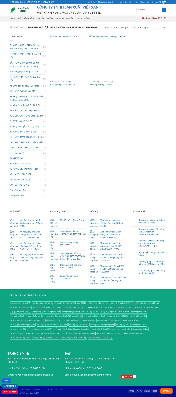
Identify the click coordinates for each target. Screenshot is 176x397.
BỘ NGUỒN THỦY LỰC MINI (24, 148)
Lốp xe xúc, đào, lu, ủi (20, 180)
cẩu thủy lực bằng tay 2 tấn (43, 307)
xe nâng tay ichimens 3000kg (43, 329)
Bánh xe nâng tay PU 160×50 (62, 85)
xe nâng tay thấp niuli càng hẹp (22, 333)
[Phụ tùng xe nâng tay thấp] (108, 57)
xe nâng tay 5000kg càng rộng (102, 325)
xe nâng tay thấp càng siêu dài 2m (135, 329)
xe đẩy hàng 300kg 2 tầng (20, 338)
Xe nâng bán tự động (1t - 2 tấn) (25, 86)
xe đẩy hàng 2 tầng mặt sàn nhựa (108, 333)
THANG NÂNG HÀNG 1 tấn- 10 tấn (25, 56)
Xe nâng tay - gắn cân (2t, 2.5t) (24, 126)
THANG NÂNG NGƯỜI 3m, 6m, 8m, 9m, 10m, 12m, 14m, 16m (25, 47)
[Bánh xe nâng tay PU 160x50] (68, 57)
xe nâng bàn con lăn (138, 316)
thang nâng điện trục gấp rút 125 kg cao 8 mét (64, 316)
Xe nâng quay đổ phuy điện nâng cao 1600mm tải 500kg (152, 262)
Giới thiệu (91, 2)
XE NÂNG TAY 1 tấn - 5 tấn (23, 132)
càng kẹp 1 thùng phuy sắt (20, 307)
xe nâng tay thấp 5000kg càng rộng (105, 329)
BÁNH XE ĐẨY (17, 158)
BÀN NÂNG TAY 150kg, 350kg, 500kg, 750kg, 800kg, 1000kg (24, 65)
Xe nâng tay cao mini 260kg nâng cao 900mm (151, 221)
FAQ (135, 2)
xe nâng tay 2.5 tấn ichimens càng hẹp (52, 325)
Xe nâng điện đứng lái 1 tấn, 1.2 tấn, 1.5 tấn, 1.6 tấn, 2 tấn (27, 98)
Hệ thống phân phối (105, 2)
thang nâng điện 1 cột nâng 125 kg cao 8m (26, 316)
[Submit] (164, 10)
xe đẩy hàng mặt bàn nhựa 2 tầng (45, 338)
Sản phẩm (29, 18)
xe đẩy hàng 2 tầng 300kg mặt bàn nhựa (78, 333)
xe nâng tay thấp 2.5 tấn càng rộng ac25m (73, 329)
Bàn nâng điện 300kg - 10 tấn (24, 72)
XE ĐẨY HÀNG (17, 153)
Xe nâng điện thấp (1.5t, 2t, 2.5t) (25, 105)
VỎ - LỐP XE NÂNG (19, 185)
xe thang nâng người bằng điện (48, 333)
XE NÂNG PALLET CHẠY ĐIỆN (24, 110)
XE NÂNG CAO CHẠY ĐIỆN (23, 91)
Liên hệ (128, 2)
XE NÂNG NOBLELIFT (20, 174)
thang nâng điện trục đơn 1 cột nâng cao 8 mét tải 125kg (106, 316)
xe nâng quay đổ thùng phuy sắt (22, 325)
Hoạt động (84, 18)
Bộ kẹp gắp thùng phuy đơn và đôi (151, 253)
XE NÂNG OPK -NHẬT (21, 164)
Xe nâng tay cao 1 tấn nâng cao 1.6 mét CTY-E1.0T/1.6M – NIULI (151, 232)
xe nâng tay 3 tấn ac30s (78, 325)
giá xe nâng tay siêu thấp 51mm (146, 307)
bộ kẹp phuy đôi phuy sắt (98, 303)
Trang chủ (15, 18)
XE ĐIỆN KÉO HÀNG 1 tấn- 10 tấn (26, 116)
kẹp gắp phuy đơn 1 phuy (20, 312)
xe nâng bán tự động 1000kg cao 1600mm (27, 320)
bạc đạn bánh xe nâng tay (42, 303)
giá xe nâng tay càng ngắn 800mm (118, 307)
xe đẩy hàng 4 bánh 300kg (134, 333)
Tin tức (119, 2)
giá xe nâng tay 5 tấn (94, 307)
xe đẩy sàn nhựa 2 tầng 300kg (100, 338)
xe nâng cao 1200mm (72, 320)
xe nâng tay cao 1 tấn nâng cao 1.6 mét (131, 325)
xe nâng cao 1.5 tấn (53, 320)
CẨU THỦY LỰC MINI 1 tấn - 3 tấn (26, 142)
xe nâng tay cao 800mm (19, 329)
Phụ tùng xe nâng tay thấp (101, 85)
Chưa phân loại (17, 195)
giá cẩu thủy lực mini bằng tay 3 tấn (70, 307)
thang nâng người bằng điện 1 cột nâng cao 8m (80, 312)
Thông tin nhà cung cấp (60, 18)
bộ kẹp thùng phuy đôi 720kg (122, 303)
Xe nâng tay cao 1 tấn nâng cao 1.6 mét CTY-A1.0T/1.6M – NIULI (151, 243)
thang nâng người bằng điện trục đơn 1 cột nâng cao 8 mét (123, 312)
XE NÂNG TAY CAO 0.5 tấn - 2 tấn (26, 137)
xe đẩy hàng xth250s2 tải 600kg (73, 338)
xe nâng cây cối (89, 320)
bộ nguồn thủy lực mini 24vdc (147, 303)
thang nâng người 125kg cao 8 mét (46, 312)
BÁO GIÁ (166, 391)
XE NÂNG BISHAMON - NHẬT (24, 169)
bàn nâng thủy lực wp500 (20, 303)
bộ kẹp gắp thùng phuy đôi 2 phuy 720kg (70, 303)
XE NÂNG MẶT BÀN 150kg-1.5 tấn (25, 79)
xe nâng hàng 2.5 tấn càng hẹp (108, 320)
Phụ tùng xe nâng (18, 190)
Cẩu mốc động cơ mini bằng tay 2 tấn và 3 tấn (151, 271)
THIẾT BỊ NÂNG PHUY (21, 121)
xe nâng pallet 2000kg (131, 320)
